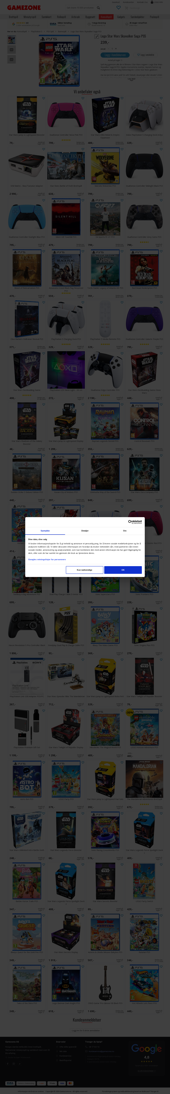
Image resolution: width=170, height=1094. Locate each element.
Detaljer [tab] (85, 531)
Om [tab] (124, 531)
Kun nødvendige (84, 570)
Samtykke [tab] (45, 531)
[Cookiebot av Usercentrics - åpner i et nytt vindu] (130, 522)
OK (123, 570)
